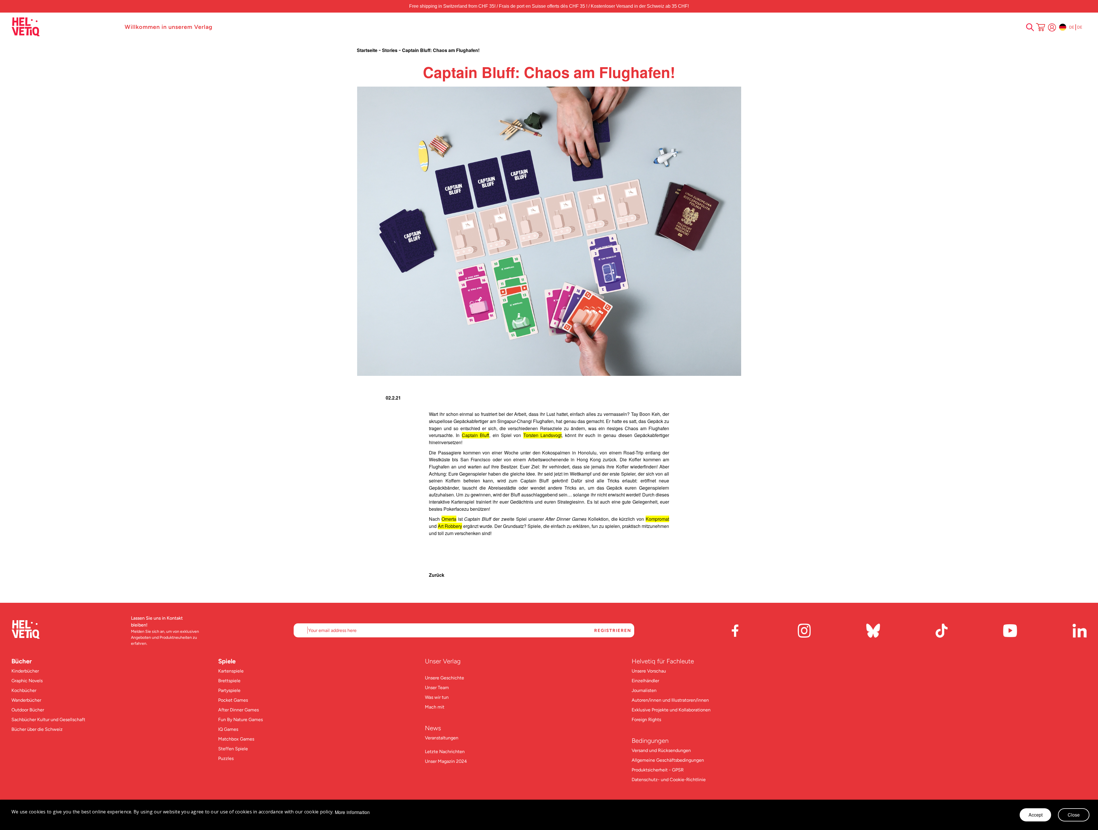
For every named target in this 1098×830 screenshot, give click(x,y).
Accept (1036, 814)
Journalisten (644, 690)
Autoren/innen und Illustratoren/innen (670, 700)
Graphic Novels (27, 680)
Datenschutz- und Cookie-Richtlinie (669, 779)
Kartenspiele (231, 671)
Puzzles (226, 758)
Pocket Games (233, 700)
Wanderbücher (26, 700)
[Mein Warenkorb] (1040, 27)
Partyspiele (229, 690)
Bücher (21, 661)
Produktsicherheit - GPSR (658, 770)
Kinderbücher (25, 671)
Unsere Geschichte (444, 678)
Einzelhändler (645, 680)
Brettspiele (229, 680)
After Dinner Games (238, 710)
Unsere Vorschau (649, 671)
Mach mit (434, 707)
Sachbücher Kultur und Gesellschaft (48, 719)
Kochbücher (23, 690)
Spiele (227, 661)
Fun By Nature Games (240, 719)
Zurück (436, 575)
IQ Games (228, 729)
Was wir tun (437, 697)
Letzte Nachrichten (445, 751)
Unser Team (437, 687)
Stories (390, 50)
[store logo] (65, 27)
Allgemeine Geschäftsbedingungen (668, 760)
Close (1074, 814)
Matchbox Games (236, 739)
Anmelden (1052, 27)
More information (352, 812)
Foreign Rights (646, 719)
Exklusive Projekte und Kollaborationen (671, 710)
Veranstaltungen (441, 738)
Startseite (368, 50)
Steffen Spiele (233, 748)
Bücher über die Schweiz (37, 729)
